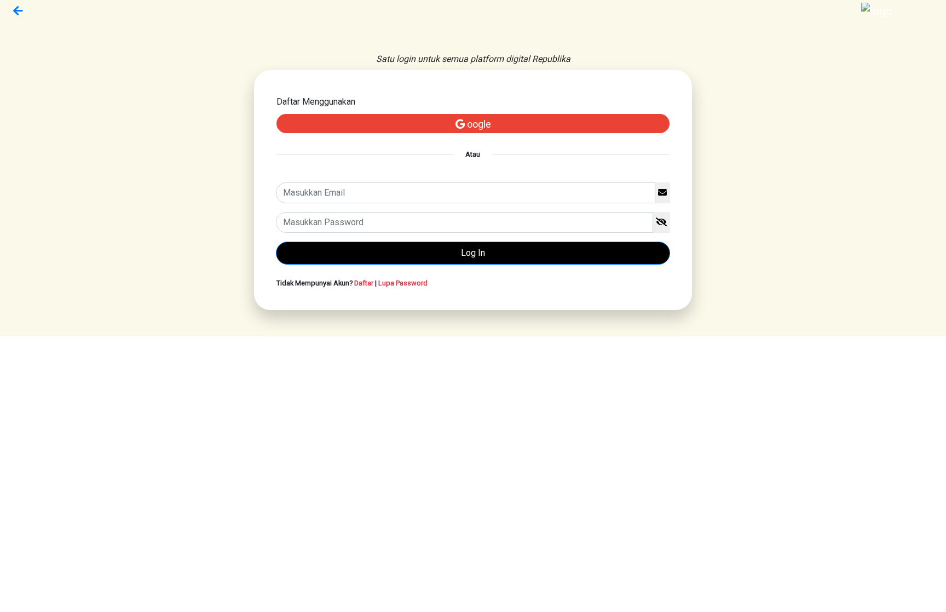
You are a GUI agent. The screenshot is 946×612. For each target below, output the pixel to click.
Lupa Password (403, 283)
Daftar (363, 283)
